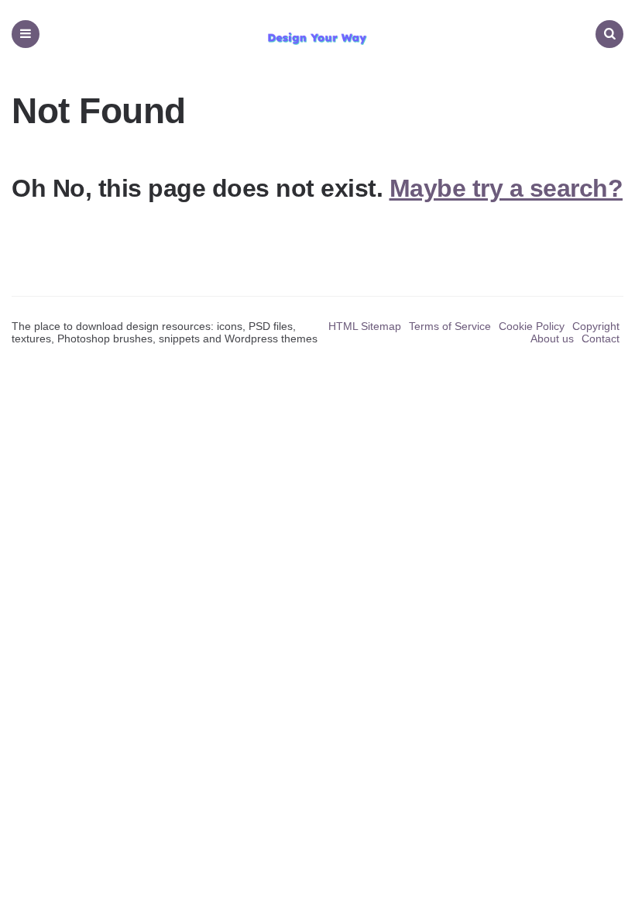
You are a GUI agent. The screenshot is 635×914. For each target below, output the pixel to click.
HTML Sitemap (364, 326)
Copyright (596, 326)
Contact (601, 338)
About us (552, 338)
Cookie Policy (532, 326)
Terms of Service (450, 326)
